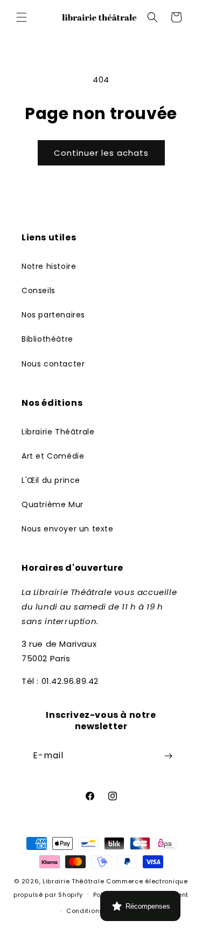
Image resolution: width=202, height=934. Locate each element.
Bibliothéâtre (47, 339)
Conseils (38, 290)
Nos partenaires (53, 314)
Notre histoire (49, 266)
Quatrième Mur (52, 504)
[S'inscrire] (168, 756)
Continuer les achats (101, 152)
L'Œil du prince (51, 480)
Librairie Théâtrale (58, 431)
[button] (21, 17)
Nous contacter (53, 363)
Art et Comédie (53, 456)
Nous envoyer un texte (68, 528)
